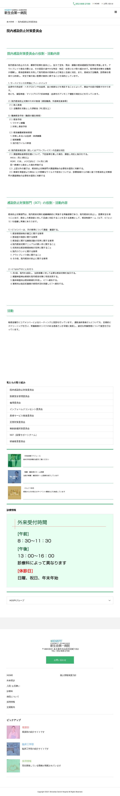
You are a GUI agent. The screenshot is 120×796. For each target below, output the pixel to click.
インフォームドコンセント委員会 (26, 409)
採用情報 (11, 701)
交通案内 (11, 707)
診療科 (10, 691)
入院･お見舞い (13, 685)
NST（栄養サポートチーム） (24, 434)
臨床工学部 (28, 744)
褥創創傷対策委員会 (20, 428)
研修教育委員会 (17, 441)
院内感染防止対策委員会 (22, 389)
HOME (97, 3)
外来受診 (11, 680)
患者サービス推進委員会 (22, 415)
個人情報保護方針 (68, 675)
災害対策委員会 (17, 421)
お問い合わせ (108, 3)
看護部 (25, 727)
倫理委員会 (15, 402)
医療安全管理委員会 (20, 396)
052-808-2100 (83, 3)
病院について (13, 696)
